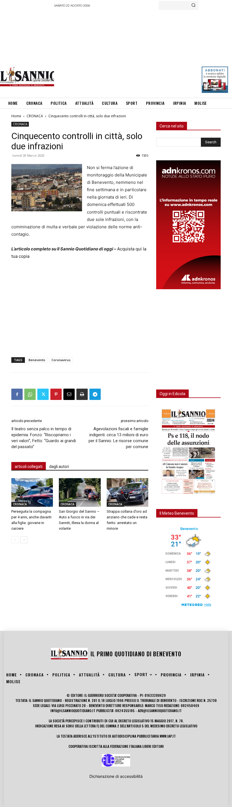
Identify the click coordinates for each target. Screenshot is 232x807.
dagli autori (59, 466)
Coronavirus (60, 360)
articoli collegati (28, 466)
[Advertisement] (143, 52)
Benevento (37, 360)
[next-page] (23, 539)
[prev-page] (14, 539)
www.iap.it (168, 736)
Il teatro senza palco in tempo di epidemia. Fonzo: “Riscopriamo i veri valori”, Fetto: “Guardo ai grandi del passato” (43, 437)
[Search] (193, 5)
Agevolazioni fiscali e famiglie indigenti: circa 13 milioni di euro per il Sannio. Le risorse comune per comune (118, 437)
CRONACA (35, 116)
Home (16, 116)
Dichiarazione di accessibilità (116, 776)
